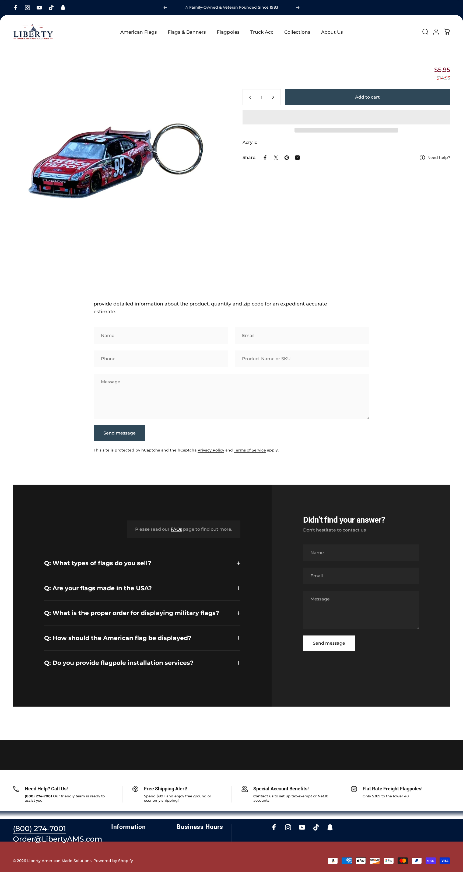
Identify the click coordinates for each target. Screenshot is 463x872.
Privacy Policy (211, 450)
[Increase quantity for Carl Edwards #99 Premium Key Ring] (274, 97)
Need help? (438, 157)
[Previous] (165, 7)
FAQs (176, 528)
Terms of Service (250, 450)
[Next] (298, 7)
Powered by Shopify (113, 860)
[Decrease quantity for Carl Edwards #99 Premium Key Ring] (249, 97)
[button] (346, 117)
